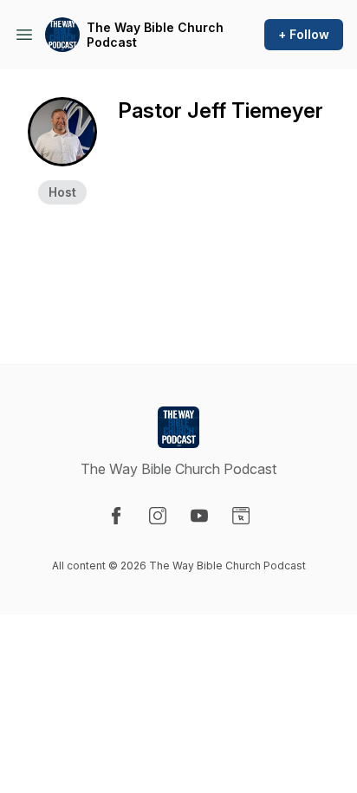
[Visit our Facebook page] (116, 515)
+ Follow (303, 34)
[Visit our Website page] (241, 515)
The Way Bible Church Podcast (155, 35)
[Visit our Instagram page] (157, 515)
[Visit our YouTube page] (199, 515)
